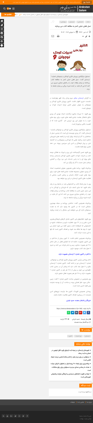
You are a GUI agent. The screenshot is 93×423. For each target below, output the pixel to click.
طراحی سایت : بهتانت (85, 419)
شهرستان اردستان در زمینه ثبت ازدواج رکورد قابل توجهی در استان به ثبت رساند (50, 14)
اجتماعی (80, 22)
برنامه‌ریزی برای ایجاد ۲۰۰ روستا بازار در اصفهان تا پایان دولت (70, 363)
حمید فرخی (76, 319)
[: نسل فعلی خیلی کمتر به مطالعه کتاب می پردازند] (52, 36)
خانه (88, 22)
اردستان (72, 22)
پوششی (63, 22)
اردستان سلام (78, 98)
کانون (70, 336)
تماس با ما (81, 402)
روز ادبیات (78, 336)
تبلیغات (72, 402)
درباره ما (89, 402)
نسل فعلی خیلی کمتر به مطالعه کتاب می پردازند (73, 26)
